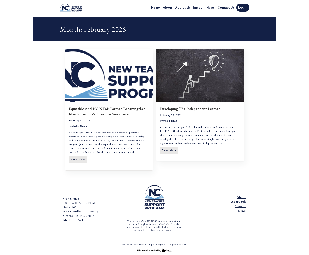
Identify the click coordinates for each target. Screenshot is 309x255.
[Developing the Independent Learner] (200, 101)
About (167, 7)
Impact (198, 7)
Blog (174, 120)
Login (243, 7)
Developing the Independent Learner (190, 108)
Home (155, 7)
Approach (182, 7)
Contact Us (226, 7)
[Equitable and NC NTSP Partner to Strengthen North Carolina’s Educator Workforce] (109, 101)
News (211, 7)
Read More (79, 159)
